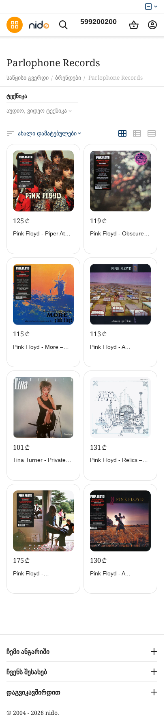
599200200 (98, 21)
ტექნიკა (16, 96)
